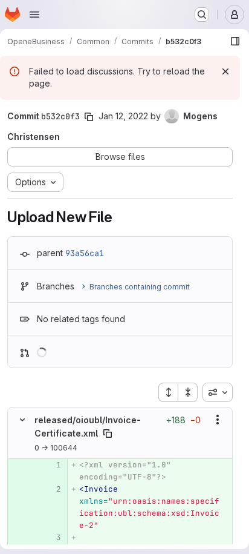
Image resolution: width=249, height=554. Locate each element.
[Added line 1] (50, 465)
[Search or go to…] (202, 14)
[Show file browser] (235, 41)
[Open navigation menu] (34, 14)
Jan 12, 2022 (123, 116)
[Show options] (217, 419)
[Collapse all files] (188, 392)
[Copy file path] (107, 433)
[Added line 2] (50, 489)
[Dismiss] (225, 71)
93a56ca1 (84, 253)
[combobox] (217, 392)
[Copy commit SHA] (89, 117)
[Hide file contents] (22, 419)
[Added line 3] (50, 538)
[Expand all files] (168, 392)
